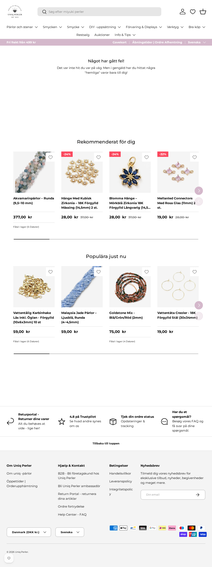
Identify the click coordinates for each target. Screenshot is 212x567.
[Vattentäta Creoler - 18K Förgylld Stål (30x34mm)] (178, 286)
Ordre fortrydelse (71, 506)
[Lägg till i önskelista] (50, 157)
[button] (202, 11)
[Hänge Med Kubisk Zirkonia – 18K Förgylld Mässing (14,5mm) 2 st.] (82, 172)
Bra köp (194, 27)
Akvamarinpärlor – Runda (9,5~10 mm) (33, 200)
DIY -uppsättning (102, 27)
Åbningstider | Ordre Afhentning (157, 42)
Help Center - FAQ (72, 514)
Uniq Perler (21, 551)
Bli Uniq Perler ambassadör (79, 486)
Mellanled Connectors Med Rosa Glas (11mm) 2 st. (176, 203)
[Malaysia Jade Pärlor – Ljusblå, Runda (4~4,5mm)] (82, 286)
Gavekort (119, 42)
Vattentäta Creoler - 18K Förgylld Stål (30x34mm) (177, 315)
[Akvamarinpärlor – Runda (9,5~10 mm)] (34, 172)
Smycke (73, 27)
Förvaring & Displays (141, 27)
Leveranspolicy (120, 481)
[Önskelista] (192, 11)
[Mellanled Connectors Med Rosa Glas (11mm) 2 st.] (178, 172)
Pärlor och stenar (20, 27)
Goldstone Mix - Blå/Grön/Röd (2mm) (126, 315)
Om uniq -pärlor (19, 473)
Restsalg (82, 35)
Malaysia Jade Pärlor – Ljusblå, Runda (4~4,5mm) (79, 317)
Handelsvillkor (120, 473)
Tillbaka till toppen (106, 443)
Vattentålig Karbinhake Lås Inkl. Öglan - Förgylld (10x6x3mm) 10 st (33, 317)
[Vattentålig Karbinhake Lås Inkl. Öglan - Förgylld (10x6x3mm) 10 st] (34, 286)
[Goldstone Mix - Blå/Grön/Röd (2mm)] (130, 286)
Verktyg (173, 27)
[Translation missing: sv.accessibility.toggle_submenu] (36, 27)
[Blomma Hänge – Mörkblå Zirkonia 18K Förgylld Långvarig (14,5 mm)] (130, 172)
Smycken (50, 27)
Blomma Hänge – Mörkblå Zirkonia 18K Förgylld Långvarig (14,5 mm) (128, 205)
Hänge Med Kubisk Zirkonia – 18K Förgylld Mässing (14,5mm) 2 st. (79, 203)
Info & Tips (123, 35)
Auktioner (102, 35)
